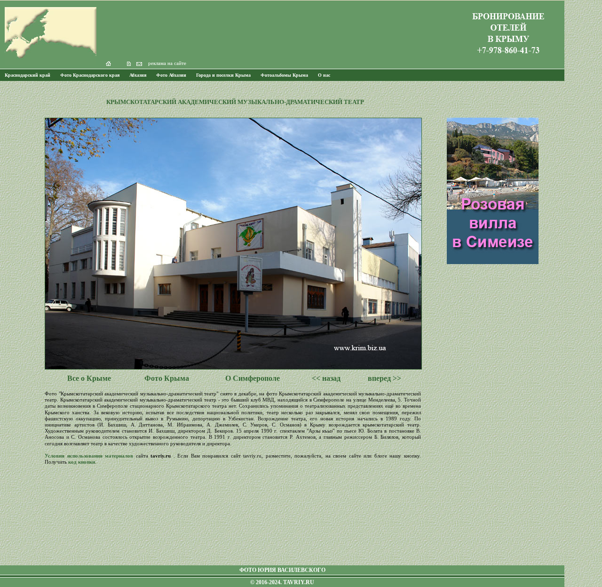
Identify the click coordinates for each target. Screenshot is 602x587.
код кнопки (81, 462)
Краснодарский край (27, 75)
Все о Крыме (89, 378)
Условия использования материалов (89, 455)
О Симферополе (252, 378)
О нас (324, 75)
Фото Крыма (166, 378)
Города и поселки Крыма (223, 75)
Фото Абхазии (171, 75)
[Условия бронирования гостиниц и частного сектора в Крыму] (508, 59)
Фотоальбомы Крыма (284, 75)
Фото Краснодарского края (89, 75)
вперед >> (384, 378)
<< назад (326, 378)
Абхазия (137, 75)
